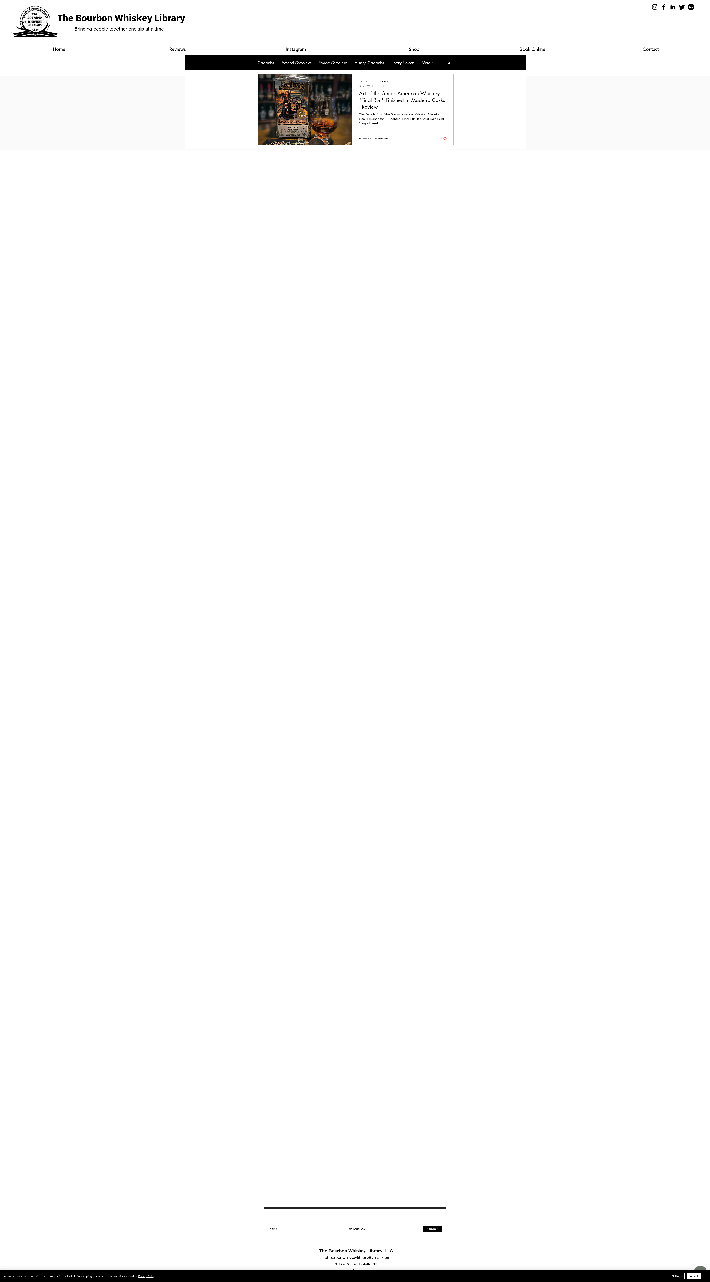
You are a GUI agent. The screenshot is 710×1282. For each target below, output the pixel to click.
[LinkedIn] (673, 7)
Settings (677, 1276)
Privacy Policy (146, 1276)
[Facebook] (663, 7)
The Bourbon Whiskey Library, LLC (356, 1250)
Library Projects (402, 62)
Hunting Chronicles (369, 62)
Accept (694, 1276)
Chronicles (266, 62)
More (426, 62)
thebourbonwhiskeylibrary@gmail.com (355, 1257)
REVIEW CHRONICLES (373, 86)
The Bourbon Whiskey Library (121, 19)
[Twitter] (682, 7)
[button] (449, 63)
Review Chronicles (333, 62)
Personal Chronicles (296, 62)
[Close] (705, 1276)
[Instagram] (654, 7)
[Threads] (691, 7)
